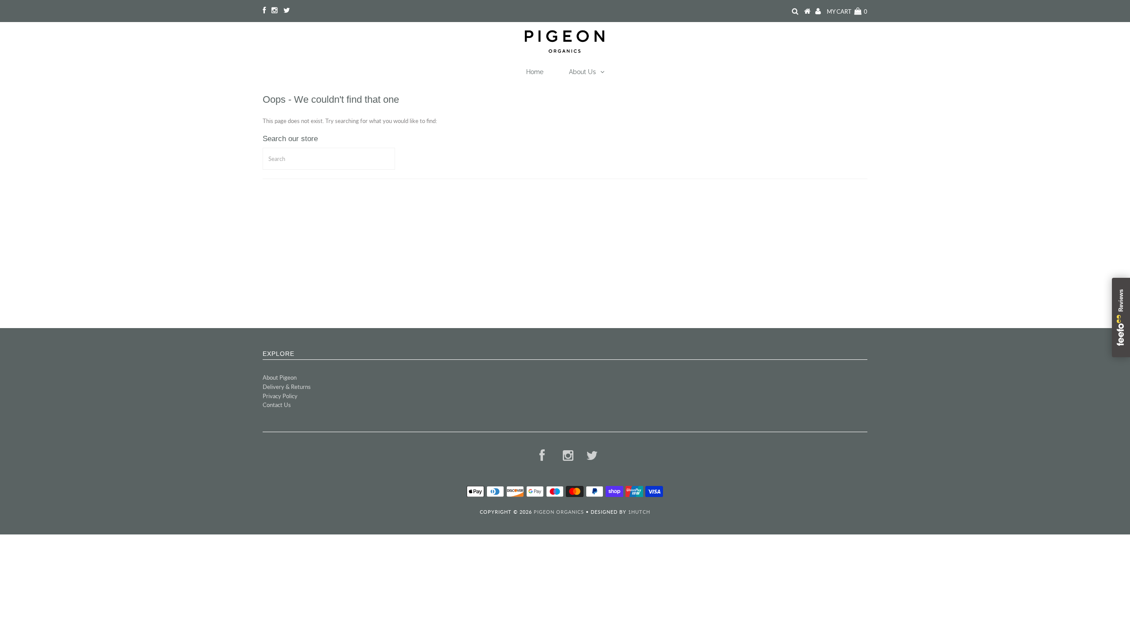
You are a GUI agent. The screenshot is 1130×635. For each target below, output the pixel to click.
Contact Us (277, 404)
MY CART (847, 11)
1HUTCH (639, 512)
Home (534, 71)
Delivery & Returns (287, 386)
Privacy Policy (280, 396)
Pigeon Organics (559, 512)
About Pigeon (280, 377)
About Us (582, 71)
